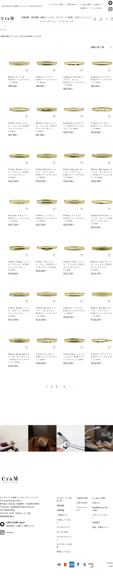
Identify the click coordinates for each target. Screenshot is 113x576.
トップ (2, 29)
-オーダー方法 (62, 532)
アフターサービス (65, 21)
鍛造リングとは (47, 17)
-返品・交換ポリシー (100, 527)
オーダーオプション (48, 21)
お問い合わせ (71, 4)
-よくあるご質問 (98, 498)
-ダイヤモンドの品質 (64, 545)
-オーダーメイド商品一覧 (64, 499)
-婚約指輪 (60, 505)
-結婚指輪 (60, 510)
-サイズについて (63, 527)
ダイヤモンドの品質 (64, 17)
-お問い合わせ (82, 503)
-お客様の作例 (82, 498)
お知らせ (97, 4)
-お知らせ (96, 503)
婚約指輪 (35, 17)
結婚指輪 (25, 17)
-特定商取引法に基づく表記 (100, 509)
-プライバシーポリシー (100, 516)
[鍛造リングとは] (42, 442)
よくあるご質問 (85, 4)
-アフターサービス (82, 509)
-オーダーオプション (64, 538)
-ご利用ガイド (62, 515)
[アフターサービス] (99, 442)
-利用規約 (96, 522)
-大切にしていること (64, 521)
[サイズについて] (14, 442)
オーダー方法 (97, 8)
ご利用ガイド (84, 8)
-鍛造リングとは (63, 552)
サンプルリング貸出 (56, 4)
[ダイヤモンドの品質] (71, 442)
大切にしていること (83, 17)
